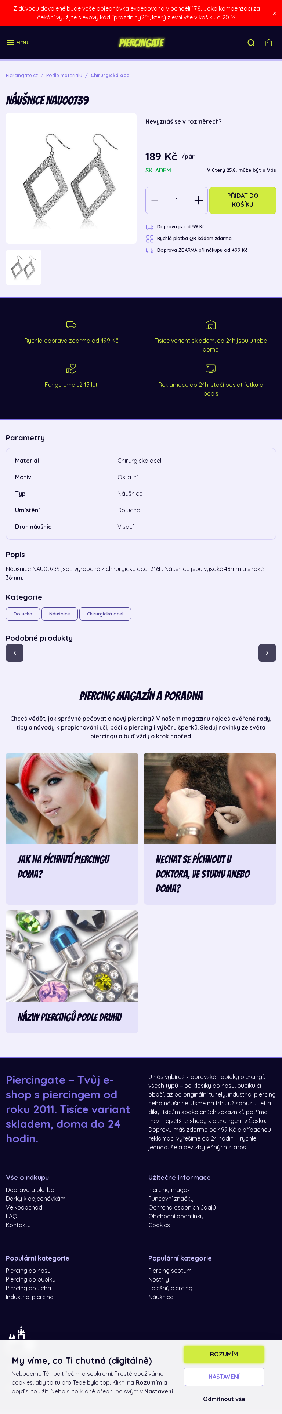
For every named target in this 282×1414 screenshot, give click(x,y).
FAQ (11, 1216)
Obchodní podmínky (175, 1216)
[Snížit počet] (154, 200)
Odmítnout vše (224, 1399)
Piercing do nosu (28, 1271)
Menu (23, 43)
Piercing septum (170, 1271)
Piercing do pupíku (30, 1279)
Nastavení (224, 1377)
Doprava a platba (30, 1190)
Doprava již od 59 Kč (181, 226)
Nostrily (158, 1279)
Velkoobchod (24, 1207)
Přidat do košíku (242, 200)
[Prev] (15, 653)
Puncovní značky (171, 1199)
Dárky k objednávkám (35, 1199)
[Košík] (268, 43)
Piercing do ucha (28, 1288)
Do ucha (23, 614)
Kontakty (18, 1225)
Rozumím (224, 1354)
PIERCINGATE (141, 43)
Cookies (159, 1225)
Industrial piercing (30, 1297)
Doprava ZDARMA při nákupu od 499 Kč (202, 250)
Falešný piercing (170, 1288)
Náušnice (59, 614)
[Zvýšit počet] (198, 200)
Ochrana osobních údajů (182, 1207)
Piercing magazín (171, 1190)
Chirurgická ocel (105, 614)
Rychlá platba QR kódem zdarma (194, 238)
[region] (71, 267)
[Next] (267, 653)
